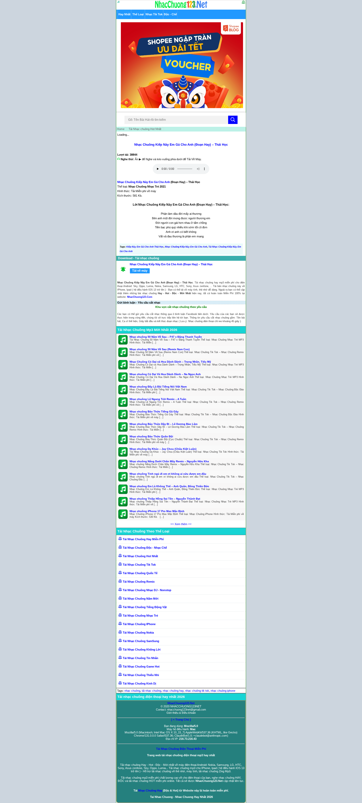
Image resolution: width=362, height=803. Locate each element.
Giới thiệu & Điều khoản (181, 712)
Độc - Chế (170, 14)
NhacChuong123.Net (181, 703)
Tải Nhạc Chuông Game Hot (141, 666)
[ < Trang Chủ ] (181, 719)
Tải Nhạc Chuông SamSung (141, 641)
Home (120, 129)
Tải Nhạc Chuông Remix (139, 581)
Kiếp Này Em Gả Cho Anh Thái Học (145, 246)
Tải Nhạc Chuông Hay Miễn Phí (143, 539)
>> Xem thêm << (181, 524)
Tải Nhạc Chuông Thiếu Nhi (141, 675)
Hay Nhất (124, 14)
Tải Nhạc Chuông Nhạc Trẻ (140, 615)
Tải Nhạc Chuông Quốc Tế (140, 573)
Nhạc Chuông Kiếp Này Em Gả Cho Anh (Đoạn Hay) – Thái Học (181, 144)
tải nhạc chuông (151, 690)
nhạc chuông (132, 690)
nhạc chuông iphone (223, 690)
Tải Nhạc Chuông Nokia (138, 632)
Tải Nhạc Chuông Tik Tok (139, 564)
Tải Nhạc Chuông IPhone (139, 624)
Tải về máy (139, 270)
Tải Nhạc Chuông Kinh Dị (139, 683)
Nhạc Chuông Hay (150, 790)
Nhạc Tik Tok (154, 14)
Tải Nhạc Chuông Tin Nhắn (140, 658)
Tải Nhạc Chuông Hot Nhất (140, 556)
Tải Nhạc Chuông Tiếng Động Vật (145, 607)
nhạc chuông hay (173, 690)
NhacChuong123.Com (139, 296)
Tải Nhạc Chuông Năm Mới (140, 598)
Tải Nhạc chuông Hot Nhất (145, 129)
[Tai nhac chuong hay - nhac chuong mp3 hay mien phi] (181, 7)
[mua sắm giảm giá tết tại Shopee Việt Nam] (181, 107)
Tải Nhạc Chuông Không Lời (141, 649)
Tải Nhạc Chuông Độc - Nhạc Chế (145, 547)
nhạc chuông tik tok (197, 690)
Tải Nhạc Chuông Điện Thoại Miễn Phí (181, 748)
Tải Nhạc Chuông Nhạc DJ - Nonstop (147, 590)
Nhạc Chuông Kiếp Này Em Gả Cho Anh (143, 182)
